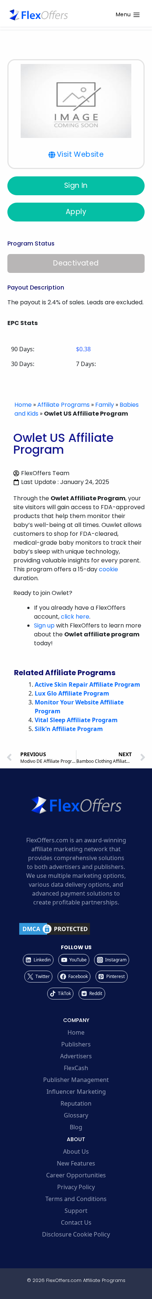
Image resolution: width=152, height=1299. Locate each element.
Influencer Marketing (76, 1091)
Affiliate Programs (63, 404)
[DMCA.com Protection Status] (76, 928)
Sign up (44, 625)
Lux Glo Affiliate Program (72, 693)
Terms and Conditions (76, 1199)
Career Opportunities (76, 1175)
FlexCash (76, 1068)
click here (75, 616)
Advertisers (76, 1056)
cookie (108, 569)
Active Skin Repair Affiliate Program (87, 684)
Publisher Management (76, 1080)
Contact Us (76, 1222)
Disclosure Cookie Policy (76, 1234)
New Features (76, 1163)
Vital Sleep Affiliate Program (76, 720)
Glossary (76, 1115)
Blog (76, 1127)
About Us (76, 1151)
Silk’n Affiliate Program (69, 729)
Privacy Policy (76, 1187)
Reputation (76, 1103)
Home (23, 404)
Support (76, 1211)
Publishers (76, 1044)
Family (104, 404)
